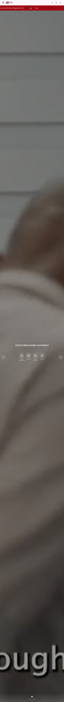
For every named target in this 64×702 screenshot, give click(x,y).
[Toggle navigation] (60, 2)
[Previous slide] (3, 357)
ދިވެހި (52, 3)
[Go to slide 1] (32, 696)
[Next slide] (60, 357)
